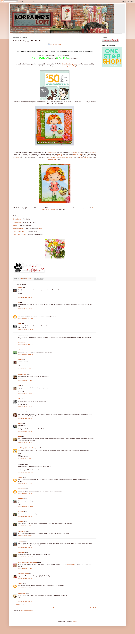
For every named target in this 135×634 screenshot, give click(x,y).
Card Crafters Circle (18, 231)
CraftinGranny (22, 531)
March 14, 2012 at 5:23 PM (25, 380)
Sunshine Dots (52, 159)
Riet (19, 385)
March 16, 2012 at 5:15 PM (25, 568)
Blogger (75, 621)
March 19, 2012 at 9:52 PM (25, 601)
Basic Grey (53, 156)
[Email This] (35, 279)
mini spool (16, 157)
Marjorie (20, 287)
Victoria (20, 423)
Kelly (19, 350)
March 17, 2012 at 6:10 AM (25, 578)
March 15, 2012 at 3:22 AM (25, 483)
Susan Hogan (21, 489)
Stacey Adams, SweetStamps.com (27, 562)
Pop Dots (93, 152)
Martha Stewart (55, 157)
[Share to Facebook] (41, 279)
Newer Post (17, 608)
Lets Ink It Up (17, 222)
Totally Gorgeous (18, 228)
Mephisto (20, 359)
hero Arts (59, 154)
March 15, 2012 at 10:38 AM (25, 506)
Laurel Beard (21, 552)
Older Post (93, 608)
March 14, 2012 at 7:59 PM (25, 418)
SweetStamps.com (72, 564)
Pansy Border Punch (66, 157)
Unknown (20, 477)
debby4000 (21, 498)
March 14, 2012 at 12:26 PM (25, 354)
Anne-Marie (21, 412)
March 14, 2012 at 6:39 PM (25, 393)
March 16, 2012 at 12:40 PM (25, 557)
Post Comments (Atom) (26, 610)
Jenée (19, 436)
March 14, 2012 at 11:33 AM (25, 344)
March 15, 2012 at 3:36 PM (25, 516)
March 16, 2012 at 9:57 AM (25, 547)
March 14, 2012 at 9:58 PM (25, 459)
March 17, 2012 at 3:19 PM (25, 588)
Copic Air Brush (77, 154)
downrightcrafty (22, 374)
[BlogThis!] (37, 279)
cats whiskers (21, 593)
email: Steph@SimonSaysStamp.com (28, 448)
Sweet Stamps (17, 219)
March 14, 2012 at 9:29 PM (25, 431)
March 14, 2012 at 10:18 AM (25, 329)
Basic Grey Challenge (19, 234)
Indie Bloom (60, 156)
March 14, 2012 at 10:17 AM (25, 318)
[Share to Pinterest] (42, 279)
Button (40, 228)
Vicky (19, 399)
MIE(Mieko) (21, 511)
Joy (19, 302)
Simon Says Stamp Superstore (71, 64)
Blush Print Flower (84, 157)
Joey (19, 314)
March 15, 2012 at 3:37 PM (25, 526)
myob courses (21, 342)
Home (55, 608)
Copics (75, 152)
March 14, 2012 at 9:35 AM (25, 308)
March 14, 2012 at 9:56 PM (25, 442)
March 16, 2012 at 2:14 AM (25, 535)
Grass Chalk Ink (31, 156)
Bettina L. (20, 541)
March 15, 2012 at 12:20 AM (25, 472)
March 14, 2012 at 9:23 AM (25, 297)
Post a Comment (20, 604)
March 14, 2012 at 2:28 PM (25, 369)
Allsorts (15, 225)
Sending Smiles (51, 152)
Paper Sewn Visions (23, 573)
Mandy (19, 323)
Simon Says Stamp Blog (69, 66)
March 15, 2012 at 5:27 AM (25, 493)
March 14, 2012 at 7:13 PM (25, 406)
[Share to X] (39, 279)
